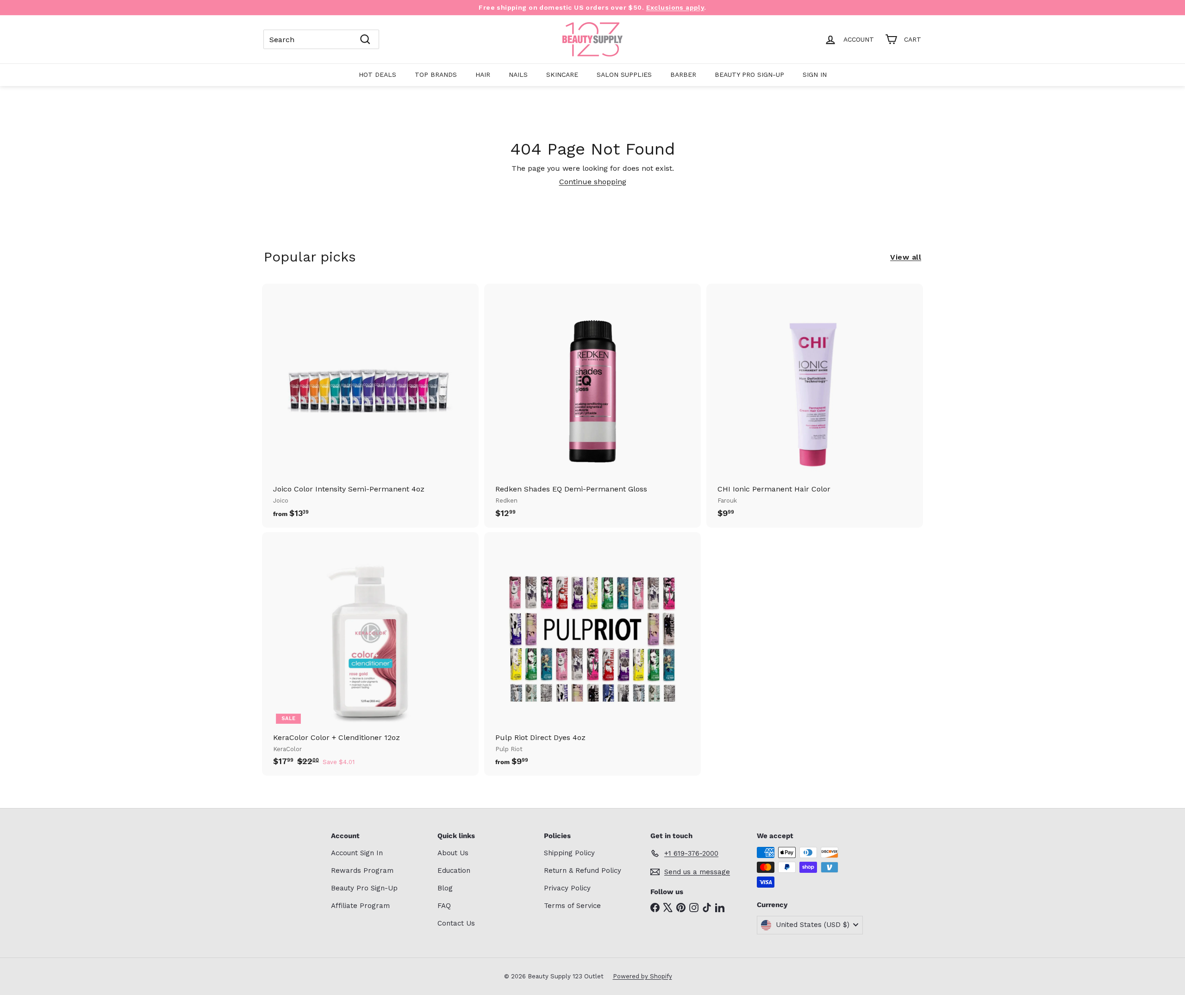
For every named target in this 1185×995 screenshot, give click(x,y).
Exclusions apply (675, 7)
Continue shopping (592, 181)
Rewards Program (362, 870)
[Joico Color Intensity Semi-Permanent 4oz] (370, 405)
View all (905, 257)
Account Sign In (357, 853)
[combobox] (321, 39)
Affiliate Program (360, 906)
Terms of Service (572, 906)
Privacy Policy (567, 888)
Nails (518, 74)
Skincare (562, 74)
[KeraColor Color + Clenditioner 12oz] (370, 654)
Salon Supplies (624, 74)
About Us (452, 853)
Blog (445, 888)
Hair (482, 74)
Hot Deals (377, 74)
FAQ (444, 906)
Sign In (815, 74)
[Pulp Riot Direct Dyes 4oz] (592, 654)
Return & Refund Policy (582, 870)
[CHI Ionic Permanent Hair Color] (814, 405)
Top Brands (436, 74)
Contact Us (456, 923)
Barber (683, 74)
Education (453, 870)
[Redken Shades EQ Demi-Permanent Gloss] (592, 405)
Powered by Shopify (642, 976)
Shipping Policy (569, 853)
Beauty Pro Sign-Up (749, 74)
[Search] (365, 39)
